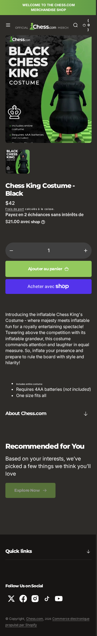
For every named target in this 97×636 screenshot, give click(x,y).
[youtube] (59, 605)
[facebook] (23, 605)
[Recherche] (71, 25)
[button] (8, 25)
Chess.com (34, 625)
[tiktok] (47, 605)
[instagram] (35, 605)
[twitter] (11, 605)
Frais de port (14, 208)
